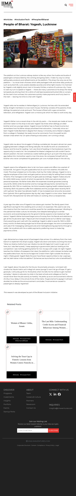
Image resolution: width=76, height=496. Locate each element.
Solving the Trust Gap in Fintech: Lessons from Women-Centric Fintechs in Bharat (21, 359)
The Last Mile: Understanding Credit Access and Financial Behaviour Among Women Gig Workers (54, 324)
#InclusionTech (22, 19)
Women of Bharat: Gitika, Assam (21, 324)
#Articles (8, 19)
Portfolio (7, 404)
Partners (30, 401)
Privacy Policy (50, 445)
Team (28, 393)
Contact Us (31, 408)
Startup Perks (9, 412)
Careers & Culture (33, 397)
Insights (7, 401)
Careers (33, 445)
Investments (9, 397)
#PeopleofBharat (40, 19)
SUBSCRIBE (53, 430)
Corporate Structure (23, 445)
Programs (8, 393)
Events (6, 408)
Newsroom (30, 404)
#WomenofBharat (21, 341)
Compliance (41, 445)
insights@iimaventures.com (60, 408)
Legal (57, 445)
